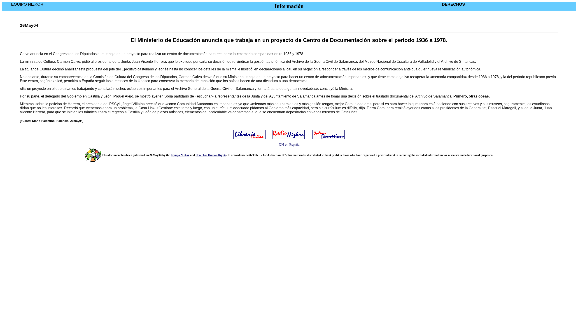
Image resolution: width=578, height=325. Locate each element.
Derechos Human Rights (211, 155)
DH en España (289, 144)
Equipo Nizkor (180, 155)
